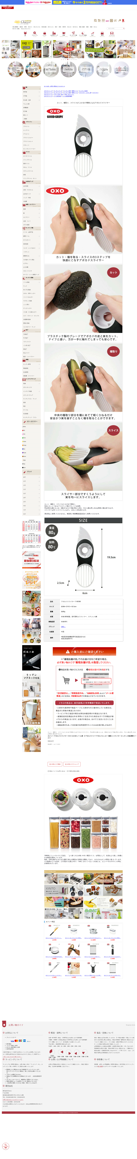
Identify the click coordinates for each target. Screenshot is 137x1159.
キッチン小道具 (83, 91)
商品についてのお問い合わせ (57, 771)
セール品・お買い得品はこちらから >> (54, 86)
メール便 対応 (57, 96)
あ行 (62, 94)
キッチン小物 (67, 91)
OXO (62, 627)
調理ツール (75, 91)
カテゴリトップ (48, 91)
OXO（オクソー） (69, 94)
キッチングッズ (58, 91)
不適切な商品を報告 (73, 771)
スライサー (95, 92)
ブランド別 (57, 94)
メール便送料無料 (67, 96)
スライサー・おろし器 (85, 92)
